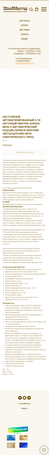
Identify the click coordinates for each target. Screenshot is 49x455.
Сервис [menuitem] (24, 25)
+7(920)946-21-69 (33, 53)
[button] (31, 9)
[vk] (20, 398)
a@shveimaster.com (24, 63)
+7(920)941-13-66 (33, 51)
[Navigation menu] (43, 9)
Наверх (24, 408)
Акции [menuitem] (24, 39)
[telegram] (29, 398)
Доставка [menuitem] (24, 30)
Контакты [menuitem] (24, 21)
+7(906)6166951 (22, 61)
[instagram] (24, 398)
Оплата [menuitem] (24, 34)
